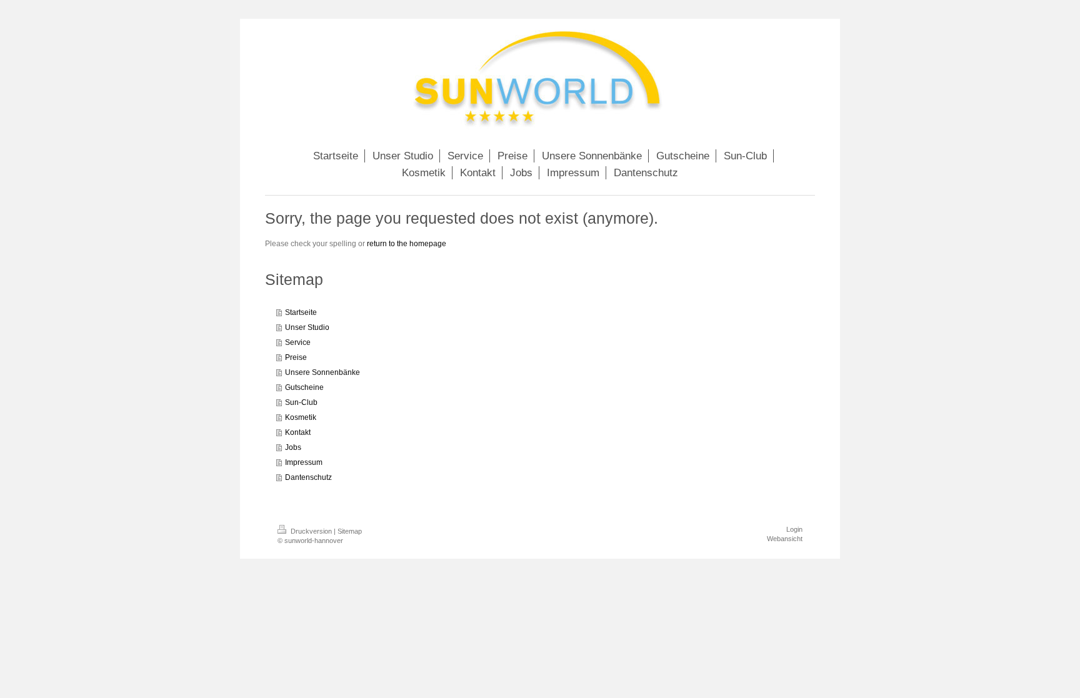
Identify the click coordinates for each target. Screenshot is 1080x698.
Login (794, 529)
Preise (296, 357)
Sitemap (350, 531)
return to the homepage (406, 243)
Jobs (293, 447)
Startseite (301, 312)
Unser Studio (307, 327)
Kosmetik (300, 417)
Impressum (303, 462)
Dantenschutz (308, 477)
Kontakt (298, 432)
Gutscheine (304, 387)
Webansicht (784, 538)
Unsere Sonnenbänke (322, 372)
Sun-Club (301, 402)
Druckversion (311, 531)
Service (298, 342)
